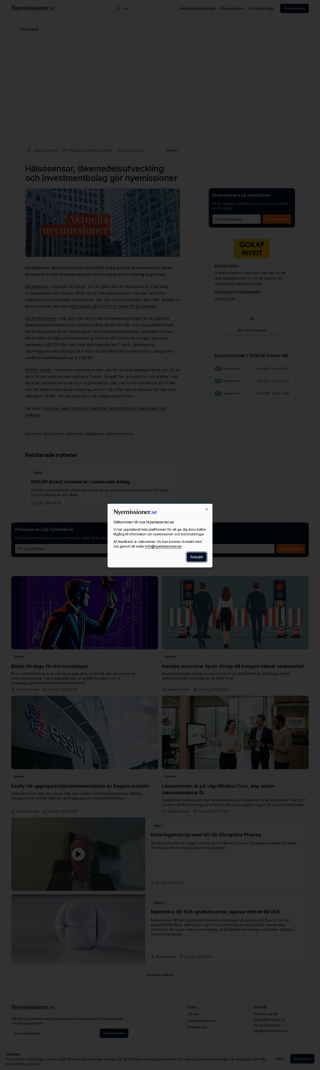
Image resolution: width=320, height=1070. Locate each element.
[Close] (206, 509)
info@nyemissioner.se (163, 546)
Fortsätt (196, 557)
